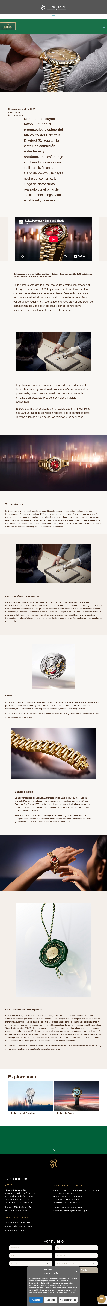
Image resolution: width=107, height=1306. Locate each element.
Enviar (84, 1270)
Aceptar (36, 1300)
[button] (76, 1271)
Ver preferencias (68, 1300)
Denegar (50, 1300)
